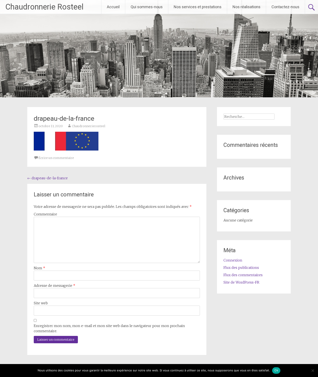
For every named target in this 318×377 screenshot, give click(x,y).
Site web (41, 303)
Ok (276, 370)
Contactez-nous (285, 7)
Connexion (232, 260)
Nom (39, 268)
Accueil (113, 7)
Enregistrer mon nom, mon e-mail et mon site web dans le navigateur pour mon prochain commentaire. (109, 328)
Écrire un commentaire (56, 158)
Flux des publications (241, 267)
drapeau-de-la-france (47, 178)
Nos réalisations (246, 7)
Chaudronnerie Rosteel (44, 6)
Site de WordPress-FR (241, 282)
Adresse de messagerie (54, 285)
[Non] (312, 370)
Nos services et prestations (198, 7)
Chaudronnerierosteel (88, 126)
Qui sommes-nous (147, 7)
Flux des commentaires (243, 275)
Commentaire (45, 214)
